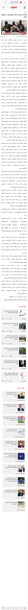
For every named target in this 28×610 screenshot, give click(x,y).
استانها (25, 12)
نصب (5, 2)
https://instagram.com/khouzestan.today (15, 300)
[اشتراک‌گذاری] (21, 608)
